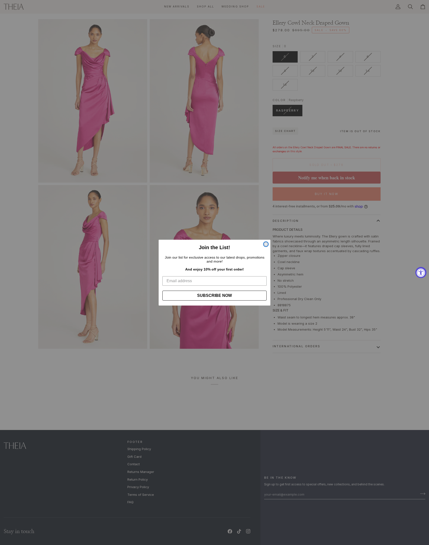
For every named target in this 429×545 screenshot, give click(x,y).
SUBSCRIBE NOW (214, 295)
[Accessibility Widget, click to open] (421, 272)
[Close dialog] (265, 244)
